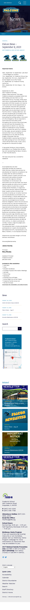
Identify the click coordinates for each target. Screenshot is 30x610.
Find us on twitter (6, 557)
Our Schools (8, 2)
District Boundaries (9, 580)
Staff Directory (7, 589)
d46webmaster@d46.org (14, 596)
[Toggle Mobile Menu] (24, 3)
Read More (12, 301)
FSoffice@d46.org (8, 520)
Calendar (5, 577)
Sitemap (4, 596)
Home (3, 33)
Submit (20, 328)
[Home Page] (11, 9)
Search (19, 2)
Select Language (7, 565)
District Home (7, 592)
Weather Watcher (8, 583)
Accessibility (6, 575)
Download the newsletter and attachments (15, 284)
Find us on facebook (3, 557)
